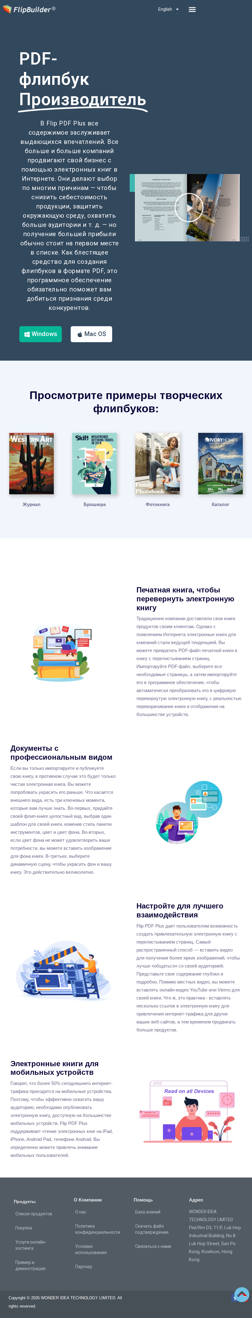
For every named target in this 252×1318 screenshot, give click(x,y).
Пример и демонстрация (30, 1265)
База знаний (147, 1211)
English (165, 9)
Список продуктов (33, 1213)
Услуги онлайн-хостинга (30, 1245)
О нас (80, 1211)
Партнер (83, 1266)
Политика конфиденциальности (97, 1229)
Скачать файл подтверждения (151, 1229)
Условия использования (91, 1249)
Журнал (32, 504)
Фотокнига (158, 504)
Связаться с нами (153, 1246)
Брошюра (95, 504)
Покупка (23, 1227)
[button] (192, 9)
